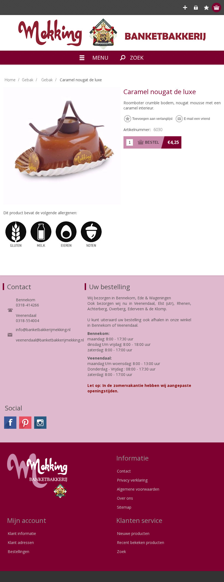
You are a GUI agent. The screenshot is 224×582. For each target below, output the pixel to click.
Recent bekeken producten (140, 542)
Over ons (125, 498)
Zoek (121, 551)
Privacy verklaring (132, 480)
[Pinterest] (25, 422)
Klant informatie (22, 533)
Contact (124, 471)
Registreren (185, 7)
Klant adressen (21, 542)
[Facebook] (10, 422)
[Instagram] (40, 422)
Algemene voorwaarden (138, 489)
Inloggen (196, 7)
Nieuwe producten (133, 533)
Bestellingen (18, 551)
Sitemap (124, 507)
